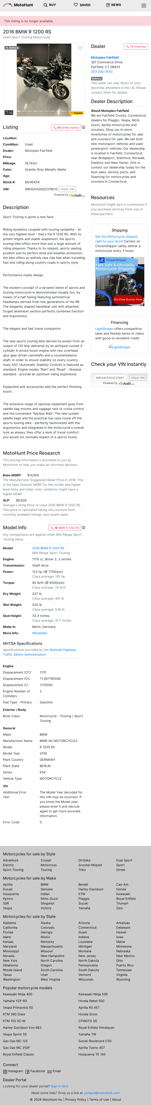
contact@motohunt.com (102, 1093)
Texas (7, 975)
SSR (6, 903)
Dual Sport (124, 860)
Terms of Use (99, 1099)
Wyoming (123, 979)
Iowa (119, 937)
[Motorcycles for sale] (46, 5)
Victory (46, 908)
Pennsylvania (88, 965)
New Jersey (87, 956)
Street (120, 870)
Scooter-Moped (90, 865)
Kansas (8, 942)
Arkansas (123, 923)
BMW (44, 884)
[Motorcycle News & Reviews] (108, 5)
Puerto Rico (125, 965)
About (116, 1099)
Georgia (46, 932)
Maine (120, 942)
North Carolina (52, 960)
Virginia (121, 975)
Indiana (83, 937)
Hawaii (121, 932)
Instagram (15, 1071)
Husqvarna (11, 894)
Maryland (10, 946)
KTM (81, 894)
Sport (120, 865)
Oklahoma (10, 965)
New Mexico (125, 956)
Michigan (85, 946)
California (10, 927)
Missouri (47, 951)
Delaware (123, 927)
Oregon (46, 965)
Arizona (84, 923)
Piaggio (84, 899)
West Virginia (50, 979)
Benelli (83, 884)
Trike (82, 870)
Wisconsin (85, 979)
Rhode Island (12, 970)
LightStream (104, 329)
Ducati (8, 889)
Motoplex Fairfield (105, 57)
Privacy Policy (75, 1099)
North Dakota (88, 960)
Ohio (119, 960)
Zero (119, 908)
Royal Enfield (126, 899)
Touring (46, 870)
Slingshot (47, 903)
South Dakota (88, 970)
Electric (8, 865)
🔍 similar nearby (66, 127)
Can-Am (122, 884)
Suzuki (83, 903)
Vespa (7, 908)
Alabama (9, 923)
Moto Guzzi (49, 899)
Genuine (47, 889)
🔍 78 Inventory (136, 46)
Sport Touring (13, 870)
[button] (9, 80)
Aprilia (7, 884)
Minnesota (124, 946)
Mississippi (11, 951)
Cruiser (46, 860)
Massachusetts (52, 946)
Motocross (49, 865)
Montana (84, 951)
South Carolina (52, 970)
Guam (82, 932)
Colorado (48, 927)
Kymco (8, 899)
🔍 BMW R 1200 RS (64, 527)
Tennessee (124, 970)
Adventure (10, 860)
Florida (8, 932)
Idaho (7, 937)
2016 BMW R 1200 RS (48, 548)
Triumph (122, 903)
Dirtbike (84, 860)
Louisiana (85, 942)
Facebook (37, 1071)
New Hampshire (52, 956)
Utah (44, 975)
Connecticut (87, 927)
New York (10, 960)
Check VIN (67, 189)
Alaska (46, 923)
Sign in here (59, 1086)
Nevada (8, 956)
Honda (121, 889)
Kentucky (47, 942)
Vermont (84, 975)
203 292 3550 (102, 72)
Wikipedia (39, 633)
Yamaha (84, 908)
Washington (11, 979)
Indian (45, 894)
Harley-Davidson (90, 889)
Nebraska (123, 951)
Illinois (45, 937)
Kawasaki (123, 894)
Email (57, 1071)
